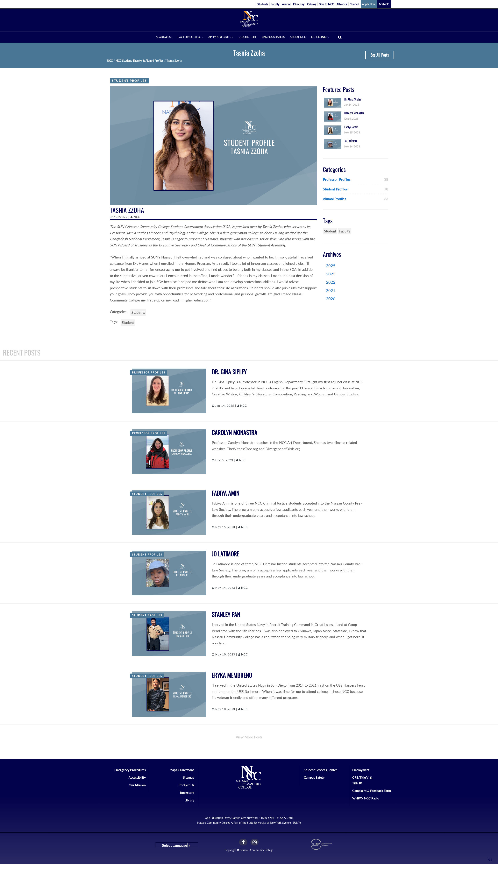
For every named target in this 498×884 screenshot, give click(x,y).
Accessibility (137, 777)
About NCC (298, 37)
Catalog (311, 4)
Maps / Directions (181, 770)
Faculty (275, 4)
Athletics (342, 4)
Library (189, 800)
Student (128, 322)
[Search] (340, 37)
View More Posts (249, 737)
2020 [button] (330, 298)
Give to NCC (326, 4)
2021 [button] (330, 290)
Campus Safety (314, 777)
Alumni (286, 4)
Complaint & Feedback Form (371, 790)
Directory (298, 4)
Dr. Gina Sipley (229, 372)
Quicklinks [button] (319, 37)
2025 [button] (330, 265)
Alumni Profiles (334, 199)
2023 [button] (330, 274)
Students (262, 4)
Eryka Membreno (232, 675)
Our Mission (137, 785)
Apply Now (368, 4)
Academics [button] (163, 37)
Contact (354, 4)
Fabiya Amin (225, 493)
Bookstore (187, 792)
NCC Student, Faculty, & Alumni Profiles (139, 60)
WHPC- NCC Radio (365, 798)
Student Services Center (320, 770)
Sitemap (188, 777)
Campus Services (273, 37)
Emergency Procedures (130, 770)
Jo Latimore (225, 554)
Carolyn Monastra (234, 432)
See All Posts (380, 55)
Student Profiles (129, 80)
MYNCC (384, 4)
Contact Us (186, 785)
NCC (110, 60)
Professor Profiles (337, 179)
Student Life (248, 37)
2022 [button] (330, 282)
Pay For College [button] (189, 37)
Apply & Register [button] (219, 37)
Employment (360, 770)
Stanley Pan (226, 615)
